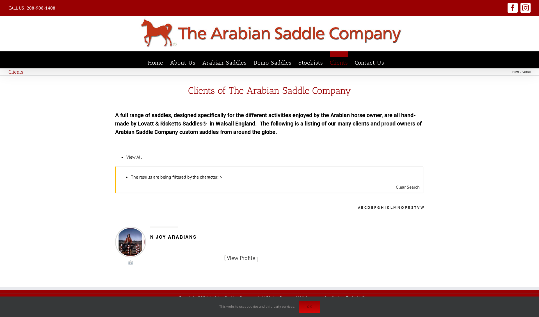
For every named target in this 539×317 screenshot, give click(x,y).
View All (134, 157)
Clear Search (408, 187)
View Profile (241, 258)
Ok (309, 306)
